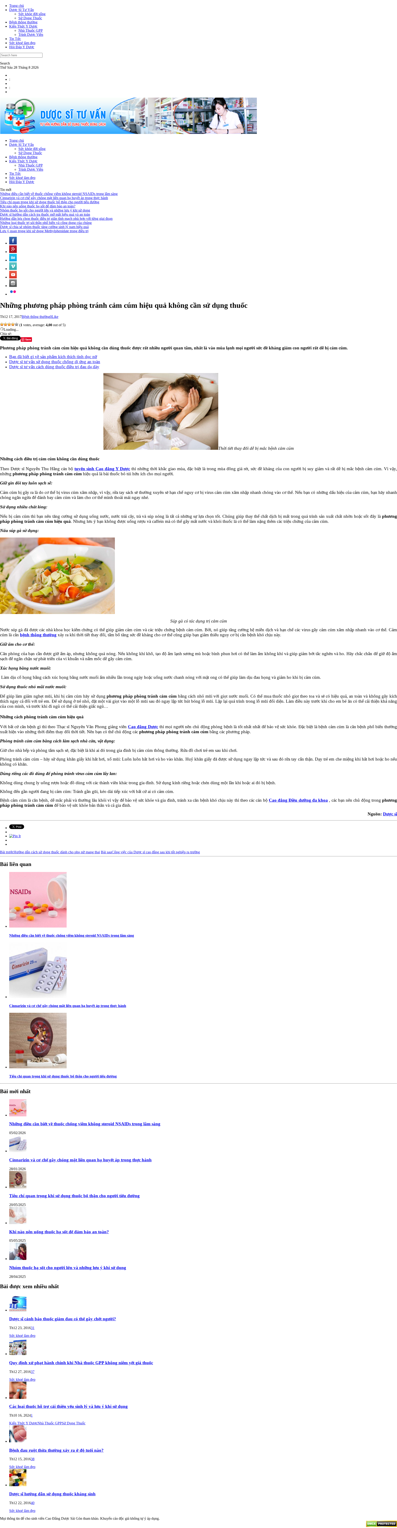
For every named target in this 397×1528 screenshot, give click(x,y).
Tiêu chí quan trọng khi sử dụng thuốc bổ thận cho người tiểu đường (49, 202)
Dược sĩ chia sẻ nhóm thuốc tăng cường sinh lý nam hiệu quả (44, 227)
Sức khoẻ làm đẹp (22, 43)
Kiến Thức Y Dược (23, 26)
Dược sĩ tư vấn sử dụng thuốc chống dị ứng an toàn (54, 361)
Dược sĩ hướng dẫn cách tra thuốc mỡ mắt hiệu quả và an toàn (45, 214)
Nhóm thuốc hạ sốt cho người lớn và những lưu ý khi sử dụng (45, 210)
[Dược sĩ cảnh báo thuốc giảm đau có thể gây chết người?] (17, 1310)
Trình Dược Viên (30, 35)
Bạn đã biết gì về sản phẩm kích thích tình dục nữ (53, 356)
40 (32, 1503)
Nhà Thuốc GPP (30, 30)
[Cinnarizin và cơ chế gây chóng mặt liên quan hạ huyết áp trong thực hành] (38, 997)
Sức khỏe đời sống (31, 14)
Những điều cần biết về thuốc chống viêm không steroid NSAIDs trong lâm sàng (59, 194)
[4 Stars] (13, 324)
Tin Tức (15, 39)
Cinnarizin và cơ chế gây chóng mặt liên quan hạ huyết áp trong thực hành (54, 198)
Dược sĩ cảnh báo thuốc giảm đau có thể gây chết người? (62, 1318)
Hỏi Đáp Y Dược (21, 47)
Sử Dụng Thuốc (30, 18)
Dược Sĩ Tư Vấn (21, 10)
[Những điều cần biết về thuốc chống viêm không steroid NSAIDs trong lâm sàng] (38, 926)
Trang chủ (16, 6)
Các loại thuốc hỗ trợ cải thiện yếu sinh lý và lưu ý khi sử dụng (68, 1406)
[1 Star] (2, 324)
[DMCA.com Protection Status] (381, 1526)
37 (32, 1372)
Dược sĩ (390, 814)
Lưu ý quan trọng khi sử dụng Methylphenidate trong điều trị (44, 231)
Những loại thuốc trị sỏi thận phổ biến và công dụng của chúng (46, 223)
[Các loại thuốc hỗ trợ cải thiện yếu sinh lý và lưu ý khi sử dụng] (17, 1398)
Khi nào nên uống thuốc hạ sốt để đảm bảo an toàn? (37, 206)
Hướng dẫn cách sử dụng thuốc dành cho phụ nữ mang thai (50, 852)
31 (32, 1328)
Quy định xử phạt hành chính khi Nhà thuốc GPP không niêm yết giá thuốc (81, 1362)
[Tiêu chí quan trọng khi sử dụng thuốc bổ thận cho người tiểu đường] (38, 1067)
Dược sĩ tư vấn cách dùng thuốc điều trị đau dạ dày (54, 366)
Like (55, 317)
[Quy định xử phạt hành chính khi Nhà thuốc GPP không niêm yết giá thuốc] (17, 1354)
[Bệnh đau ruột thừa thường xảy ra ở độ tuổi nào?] (17, 1441)
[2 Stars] (5, 324)
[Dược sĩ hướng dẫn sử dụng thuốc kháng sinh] (17, 1485)
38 (32, 1459)
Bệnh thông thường (23, 22)
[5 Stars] (16, 324)
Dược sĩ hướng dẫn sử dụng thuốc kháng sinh (52, 1493)
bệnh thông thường (38, 634)
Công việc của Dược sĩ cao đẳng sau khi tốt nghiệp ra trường (150, 852)
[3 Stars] (9, 324)
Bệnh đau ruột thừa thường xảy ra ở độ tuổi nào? (56, 1450)
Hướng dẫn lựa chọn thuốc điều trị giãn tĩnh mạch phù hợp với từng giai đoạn (56, 219)
